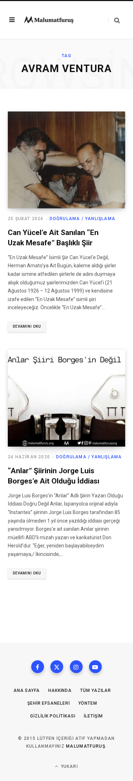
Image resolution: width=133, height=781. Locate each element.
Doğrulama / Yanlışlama (82, 218)
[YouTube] (95, 666)
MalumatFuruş (85, 746)
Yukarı (68, 766)
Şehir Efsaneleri (48, 703)
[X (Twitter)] (56, 666)
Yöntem (87, 703)
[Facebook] (37, 666)
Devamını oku (27, 326)
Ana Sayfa (26, 690)
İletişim (93, 716)
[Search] (114, 20)
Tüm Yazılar (95, 690)
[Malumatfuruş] (48, 20)
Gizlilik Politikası (52, 716)
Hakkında (60, 690)
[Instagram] (76, 666)
